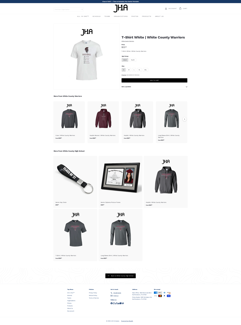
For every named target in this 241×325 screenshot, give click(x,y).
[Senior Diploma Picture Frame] (120, 182)
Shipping (124, 75)
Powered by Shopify (127, 321)
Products (146, 16)
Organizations (121, 16)
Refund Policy (93, 295)
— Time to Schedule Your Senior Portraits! (120, 1)
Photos (135, 16)
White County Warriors (72, 96)
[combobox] (69, 9)
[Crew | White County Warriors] (69, 121)
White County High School (74, 151)
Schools (97, 16)
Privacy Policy (93, 293)
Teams (107, 16)
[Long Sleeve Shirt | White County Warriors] (171, 122)
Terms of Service (94, 298)
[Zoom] (86, 56)
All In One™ (83, 16)
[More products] (185, 119)
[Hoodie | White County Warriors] (137, 121)
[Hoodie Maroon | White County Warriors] (103, 121)
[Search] (82, 9)
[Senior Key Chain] (75, 182)
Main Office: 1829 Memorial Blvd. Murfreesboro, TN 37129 (142, 293)
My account (70, 311)
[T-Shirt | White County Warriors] (75, 235)
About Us (159, 16)
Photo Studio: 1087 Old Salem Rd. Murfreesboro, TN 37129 (142, 298)
